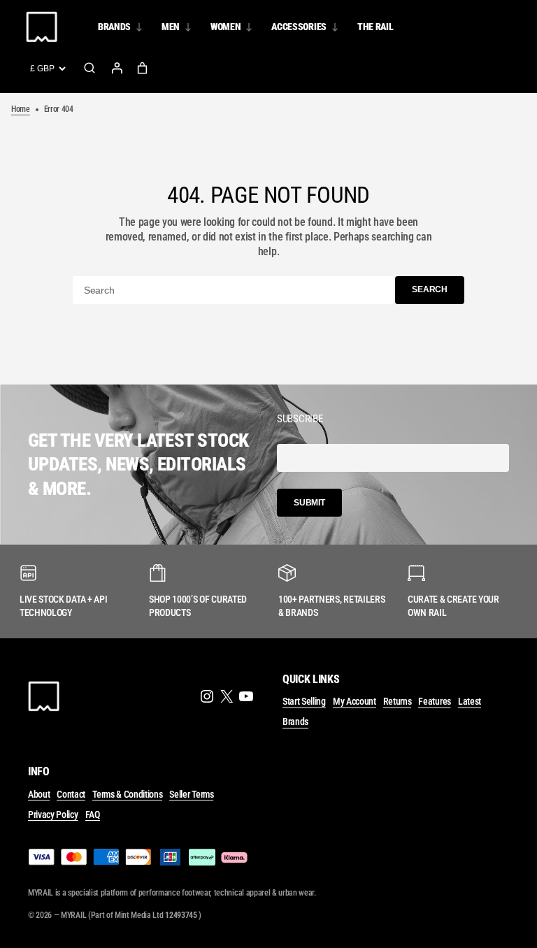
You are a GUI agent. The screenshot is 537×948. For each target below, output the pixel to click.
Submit (309, 503)
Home (20, 109)
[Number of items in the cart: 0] (142, 68)
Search (89, 67)
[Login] (117, 68)
